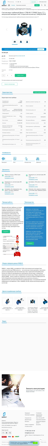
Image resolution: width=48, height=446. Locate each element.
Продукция (27, 413)
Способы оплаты (28, 426)
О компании (38, 413)
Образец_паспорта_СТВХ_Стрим (12, 174)
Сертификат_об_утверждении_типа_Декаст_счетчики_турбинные (13, 189)
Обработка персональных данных (9, 442)
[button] (41, 29)
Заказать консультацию (9, 84)
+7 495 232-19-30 (42, 1)
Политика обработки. (24, 443)
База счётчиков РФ (40, 417)
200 (24, 55)
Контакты (27, 421)
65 (18, 55)
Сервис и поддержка (29, 424)
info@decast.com (29, 433)
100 (20, 55)
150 (22, 55)
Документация (28, 419)
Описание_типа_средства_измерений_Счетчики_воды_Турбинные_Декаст (37, 190)
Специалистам (28, 417)
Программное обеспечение (39, 415)
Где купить (38, 424)
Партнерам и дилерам (29, 414)
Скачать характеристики (39, 92)
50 (16, 55)
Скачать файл (8, 176)
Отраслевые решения (21, 5)
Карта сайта (43, 442)
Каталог (13, 5)
